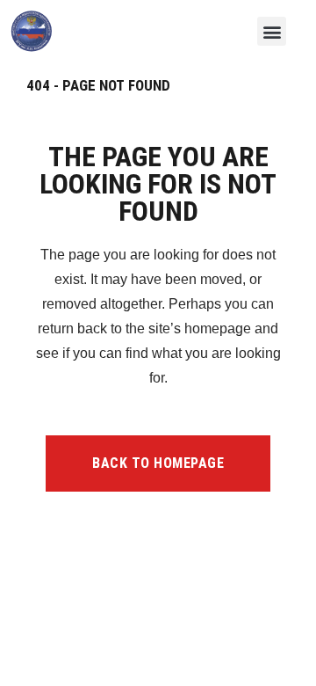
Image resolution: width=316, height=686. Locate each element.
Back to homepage (158, 463)
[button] (271, 31)
